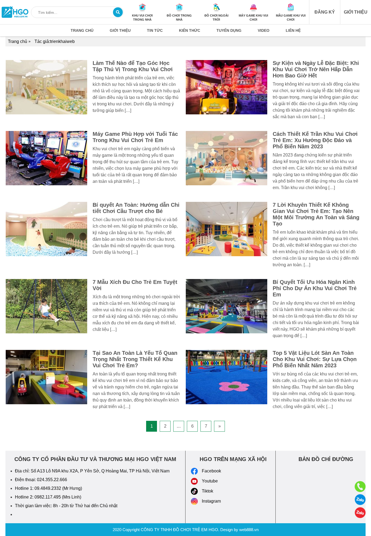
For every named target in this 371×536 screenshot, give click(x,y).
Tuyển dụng (228, 30)
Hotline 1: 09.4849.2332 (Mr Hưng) (48, 488)
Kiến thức (189, 30)
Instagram (211, 501)
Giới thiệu (355, 12)
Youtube (210, 481)
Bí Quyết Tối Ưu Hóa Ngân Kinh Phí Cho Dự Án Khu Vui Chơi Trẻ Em (315, 288)
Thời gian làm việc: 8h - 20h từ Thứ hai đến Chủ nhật (66, 505)
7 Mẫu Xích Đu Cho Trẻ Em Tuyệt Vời (135, 285)
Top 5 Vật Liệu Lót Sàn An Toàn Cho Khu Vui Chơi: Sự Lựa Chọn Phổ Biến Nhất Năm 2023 (315, 359)
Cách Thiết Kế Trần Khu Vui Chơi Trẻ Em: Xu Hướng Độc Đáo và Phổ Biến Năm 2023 (315, 140)
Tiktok (207, 491)
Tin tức (155, 30)
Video (263, 30)
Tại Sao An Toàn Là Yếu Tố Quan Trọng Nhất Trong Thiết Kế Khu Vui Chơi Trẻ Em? (135, 359)
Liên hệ (293, 30)
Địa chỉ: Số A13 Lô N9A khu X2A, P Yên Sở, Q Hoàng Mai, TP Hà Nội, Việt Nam (92, 471)
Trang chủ (82, 30)
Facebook (211, 471)
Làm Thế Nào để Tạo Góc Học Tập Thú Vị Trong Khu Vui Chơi (133, 66)
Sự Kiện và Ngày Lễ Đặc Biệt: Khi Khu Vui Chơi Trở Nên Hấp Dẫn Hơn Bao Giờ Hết (316, 69)
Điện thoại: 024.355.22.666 (41, 479)
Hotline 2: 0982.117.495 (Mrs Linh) (48, 497)
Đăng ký (325, 12)
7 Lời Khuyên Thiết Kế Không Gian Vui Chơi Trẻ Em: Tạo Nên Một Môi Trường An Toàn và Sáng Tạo (316, 214)
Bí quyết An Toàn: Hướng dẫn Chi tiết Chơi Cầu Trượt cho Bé (136, 208)
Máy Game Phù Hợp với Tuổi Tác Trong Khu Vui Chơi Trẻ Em (135, 137)
